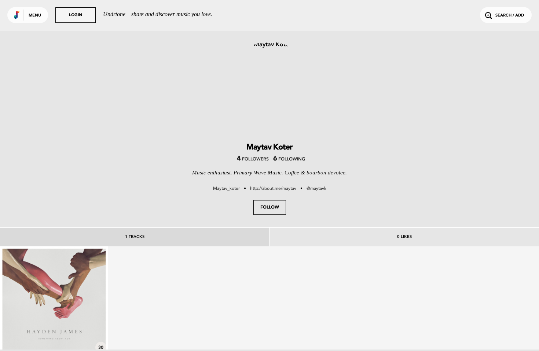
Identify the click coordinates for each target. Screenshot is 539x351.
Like (31, 300)
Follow (269, 207)
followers (253, 159)
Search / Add (509, 16)
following (289, 159)
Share (76, 300)
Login (75, 15)
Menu (35, 16)
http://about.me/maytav (273, 188)
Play (54, 300)
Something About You (54, 334)
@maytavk (316, 188)
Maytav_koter (226, 188)
